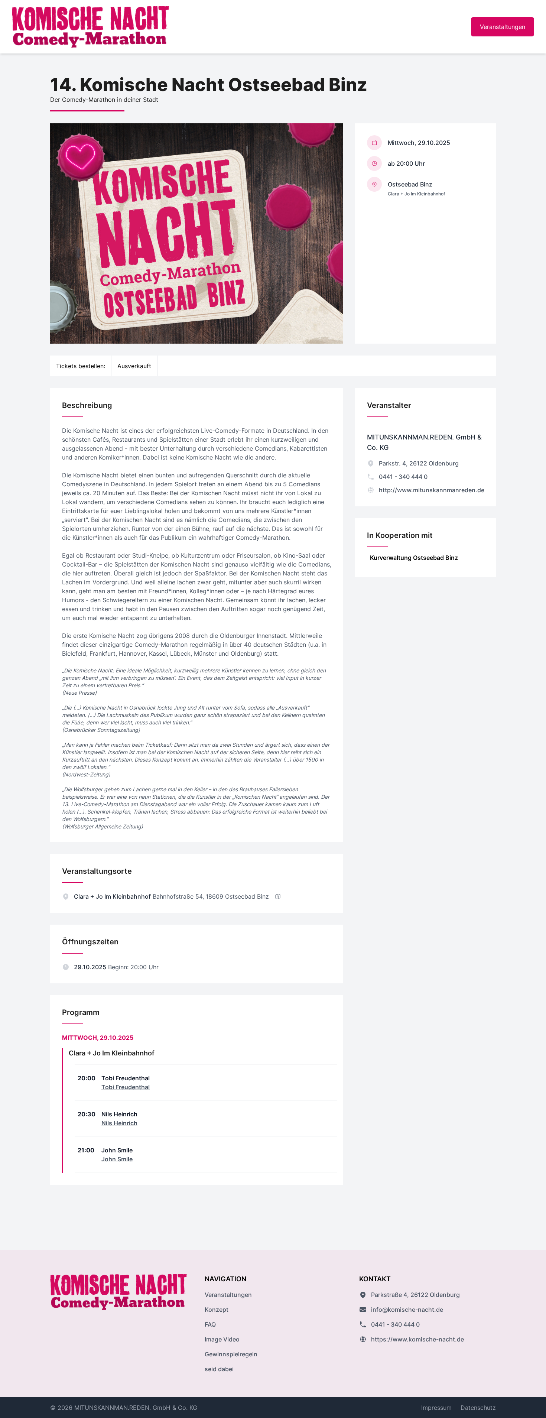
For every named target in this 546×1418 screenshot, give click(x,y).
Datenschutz (478, 1407)
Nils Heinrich (119, 1123)
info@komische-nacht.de (407, 1309)
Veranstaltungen (502, 26)
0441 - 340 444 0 (403, 476)
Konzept (216, 1309)
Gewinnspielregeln (231, 1354)
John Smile (117, 1159)
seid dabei (219, 1369)
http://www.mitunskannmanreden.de (431, 490)
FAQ (210, 1324)
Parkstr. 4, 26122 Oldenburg (419, 463)
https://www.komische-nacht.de (417, 1339)
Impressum (436, 1407)
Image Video (222, 1339)
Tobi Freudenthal (125, 1087)
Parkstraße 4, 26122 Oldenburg (415, 1294)
